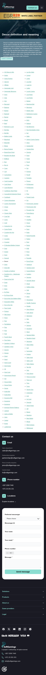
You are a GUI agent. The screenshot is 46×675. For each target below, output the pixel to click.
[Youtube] (14, 629)
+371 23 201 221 (8, 489)
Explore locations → (9, 501)
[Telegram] (30, 629)
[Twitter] (9, 629)
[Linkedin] (20, 629)
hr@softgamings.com (9, 472)
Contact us (32, 8)
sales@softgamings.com (11, 451)
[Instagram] (25, 629)
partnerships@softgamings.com (13, 458)
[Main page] (9, 5)
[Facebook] (3, 629)
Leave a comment (6, 58)
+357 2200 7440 (7, 485)
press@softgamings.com (11, 465)
